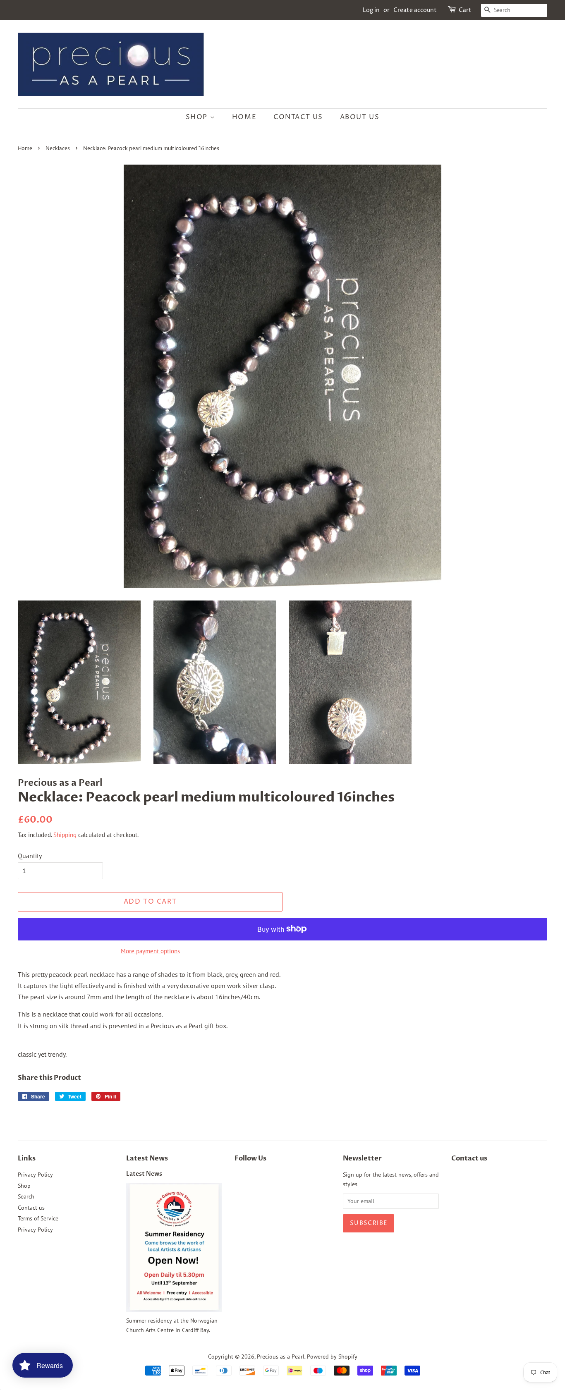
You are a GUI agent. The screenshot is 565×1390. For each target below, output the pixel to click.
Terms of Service (38, 1218)
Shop (198, 117)
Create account (415, 10)
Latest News (147, 1158)
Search (26, 1196)
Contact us (31, 1207)
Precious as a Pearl (280, 1356)
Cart (465, 10)
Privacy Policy (35, 1174)
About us (360, 117)
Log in (371, 10)
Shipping (65, 835)
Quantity (30, 856)
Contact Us (298, 117)
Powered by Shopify (332, 1356)
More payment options (150, 951)
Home (244, 117)
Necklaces (57, 148)
